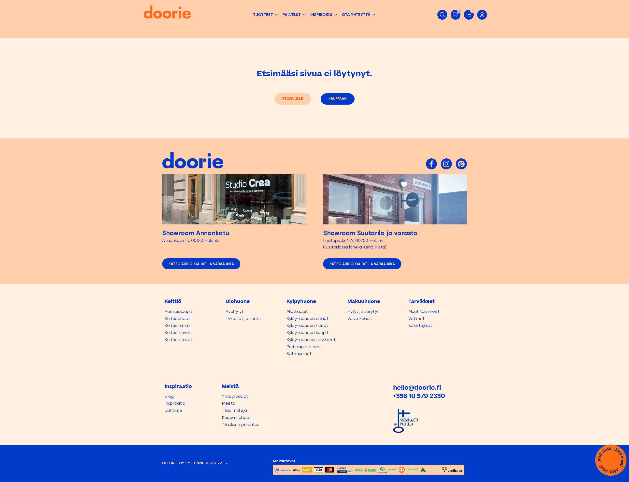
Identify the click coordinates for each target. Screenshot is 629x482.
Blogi (169, 396)
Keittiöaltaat (177, 318)
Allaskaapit (297, 311)
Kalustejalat (420, 325)
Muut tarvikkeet (424, 311)
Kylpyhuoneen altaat (307, 318)
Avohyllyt (234, 311)
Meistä (228, 403)
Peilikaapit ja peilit (304, 346)
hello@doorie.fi (417, 388)
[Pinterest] (461, 163)
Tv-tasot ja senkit (243, 318)
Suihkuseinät (299, 353)
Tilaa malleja (234, 410)
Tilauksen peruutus (240, 424)
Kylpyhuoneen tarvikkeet (311, 339)
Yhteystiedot (235, 396)
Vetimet (416, 318)
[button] (266, 15)
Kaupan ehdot (236, 417)
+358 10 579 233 (417, 396)
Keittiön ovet (178, 332)
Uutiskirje (173, 410)
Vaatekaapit (359, 318)
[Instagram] (446, 163)
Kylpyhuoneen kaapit (307, 332)
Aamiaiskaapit (178, 311)
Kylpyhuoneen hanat (307, 325)
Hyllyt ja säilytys (363, 311)
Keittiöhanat (177, 325)
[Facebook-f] (431, 163)
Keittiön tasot (178, 339)
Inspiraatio (175, 403)
